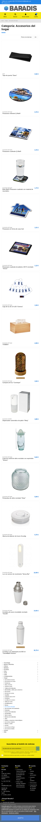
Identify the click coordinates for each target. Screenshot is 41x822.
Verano (6, 730)
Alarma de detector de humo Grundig (14, 536)
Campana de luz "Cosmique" (11, 382)
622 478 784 (6, 781)
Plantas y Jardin (8, 723)
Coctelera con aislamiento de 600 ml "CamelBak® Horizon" (13, 652)
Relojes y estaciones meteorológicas (13, 720)
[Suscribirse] (38, 748)
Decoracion (7, 691)
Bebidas (6, 668)
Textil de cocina (8, 686)
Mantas (6, 705)
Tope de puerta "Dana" (9, 75)
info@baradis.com (6, 785)
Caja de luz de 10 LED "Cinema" (12, 306)
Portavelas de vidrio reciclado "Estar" (14, 498)
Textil (5, 673)
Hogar (5, 678)
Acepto (20, 818)
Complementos (8, 676)
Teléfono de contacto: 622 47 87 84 (10, 1)
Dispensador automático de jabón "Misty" (15, 420)
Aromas (6, 725)
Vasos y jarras (8, 715)
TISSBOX (5, 344)
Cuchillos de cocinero (10, 700)
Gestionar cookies (14, 813)
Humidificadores (8, 703)
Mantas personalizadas (10, 716)
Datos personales (33, 774)
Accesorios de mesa (10, 679)
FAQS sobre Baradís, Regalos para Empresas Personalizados (21, 784)
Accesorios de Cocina (10, 681)
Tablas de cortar (9, 701)
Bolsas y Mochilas (9, 664)
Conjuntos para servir (10, 696)
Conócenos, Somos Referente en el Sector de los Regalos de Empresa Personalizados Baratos (21, 774)
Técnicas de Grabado (8, 802)
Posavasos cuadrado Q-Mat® (11, 151)
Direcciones (33, 783)
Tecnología (7, 663)
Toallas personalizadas (10, 688)
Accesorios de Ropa (10, 727)
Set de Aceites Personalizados (12, 708)
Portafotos (7, 698)
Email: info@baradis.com (25, 1)
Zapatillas (7, 695)
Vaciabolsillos (8, 713)
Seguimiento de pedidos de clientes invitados (33, 787)
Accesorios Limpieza (10, 722)
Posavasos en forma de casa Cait (13, 229)
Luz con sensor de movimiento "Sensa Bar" (16, 574)
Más (5, 732)
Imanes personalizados (10, 711)
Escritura (6, 669)
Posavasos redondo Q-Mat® (11, 113)
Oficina (6, 666)
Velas (6, 718)
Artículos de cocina (9, 693)
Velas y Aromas (8, 684)
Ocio (5, 671)
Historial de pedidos (32, 779)
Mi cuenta (32, 770)
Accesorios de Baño (9, 728)
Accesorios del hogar (10, 706)
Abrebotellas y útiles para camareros (13, 689)
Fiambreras (7, 683)
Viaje (5, 674)
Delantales (7, 710)
